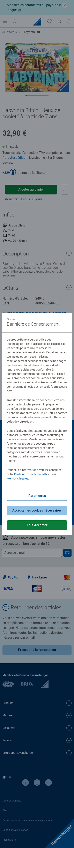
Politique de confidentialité (31, 474)
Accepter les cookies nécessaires (37, 510)
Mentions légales (17, 478)
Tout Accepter (37, 525)
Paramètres (37, 496)
